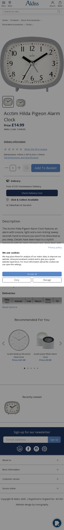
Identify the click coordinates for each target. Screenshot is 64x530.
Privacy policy (55, 247)
